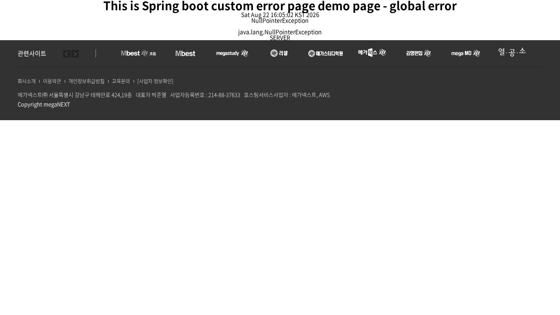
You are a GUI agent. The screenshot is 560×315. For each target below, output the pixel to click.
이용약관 (52, 81)
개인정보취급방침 (86, 81)
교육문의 (121, 81)
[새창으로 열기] (139, 52)
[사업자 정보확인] (155, 81)
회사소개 (27, 81)
